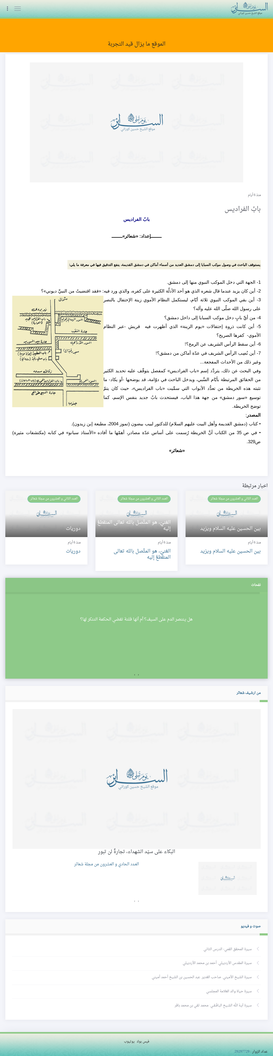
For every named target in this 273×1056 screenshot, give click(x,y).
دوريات (73, 551)
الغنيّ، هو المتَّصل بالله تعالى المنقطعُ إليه (142, 554)
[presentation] (138, 675)
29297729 (242, 1051)
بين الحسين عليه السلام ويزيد (230, 551)
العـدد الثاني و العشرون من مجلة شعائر (234, 498)
